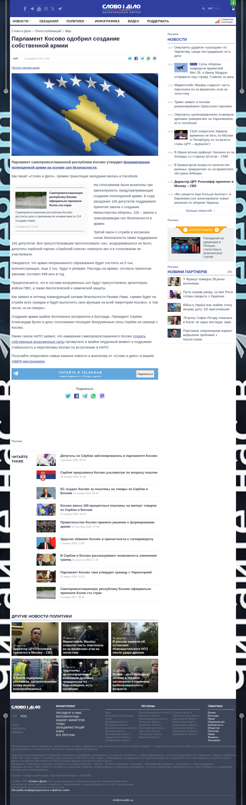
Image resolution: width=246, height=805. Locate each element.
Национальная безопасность (216, 723)
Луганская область (150, 721)
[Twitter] (52, 8)
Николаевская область (152, 728)
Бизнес (212, 712)
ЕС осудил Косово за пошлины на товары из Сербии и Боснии (104, 491)
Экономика (214, 740)
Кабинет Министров (70, 720)
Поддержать (158, 21)
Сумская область (182, 712)
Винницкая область (116, 721)
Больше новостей (199, 210)
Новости (20, 21)
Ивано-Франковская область (155, 712)
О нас (15, 725)
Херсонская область (184, 721)
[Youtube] (38, 8)
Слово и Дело (21, 31)
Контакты (18, 728)
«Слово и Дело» (37, 781)
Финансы (213, 737)
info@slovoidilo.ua (123, 800)
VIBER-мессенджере (28, 361)
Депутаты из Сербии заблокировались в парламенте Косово (108, 457)
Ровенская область (150, 737)
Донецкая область (115, 731)
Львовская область (150, 724)
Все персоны (65, 735)
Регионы (148, 706)
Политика (213, 731)
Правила (17, 732)
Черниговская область (185, 731)
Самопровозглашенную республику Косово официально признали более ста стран (66, 199)
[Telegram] (31, 8)
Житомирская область (118, 734)
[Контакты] (233, 8)
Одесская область (149, 731)
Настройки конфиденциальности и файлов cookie (40, 790)
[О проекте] (233, 3)
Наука (211, 718)
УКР (210, 8)
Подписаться (145, 374)
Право (211, 734)
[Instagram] (45, 8)
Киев (108, 712)
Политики (75, 21)
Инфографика (107, 21)
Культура (213, 715)
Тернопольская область (186, 715)
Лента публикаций (48, 31)
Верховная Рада (67, 716)
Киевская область (149, 715)
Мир (68, 31)
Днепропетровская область (121, 728)
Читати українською (26, 67)
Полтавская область (150, 734)
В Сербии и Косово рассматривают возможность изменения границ (108, 557)
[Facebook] (25, 8)
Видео (133, 21)
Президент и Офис (69, 713)
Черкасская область (184, 728)
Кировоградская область (153, 718)
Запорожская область (117, 740)
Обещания (48, 21)
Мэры (60, 731)
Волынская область (116, 724)
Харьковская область (184, 718)
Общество (214, 728)
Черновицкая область (184, 734)
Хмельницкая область (185, 724)
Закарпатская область (118, 737)
